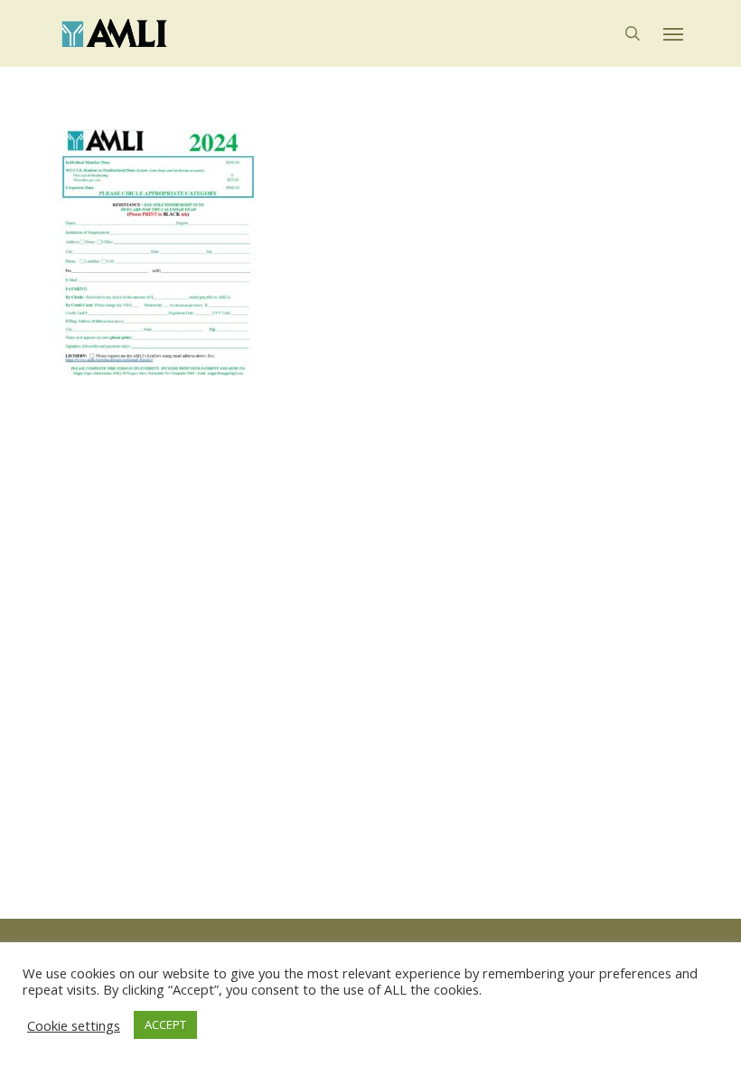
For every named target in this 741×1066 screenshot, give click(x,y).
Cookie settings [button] (73, 1025)
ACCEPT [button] (165, 1024)
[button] (673, 33)
